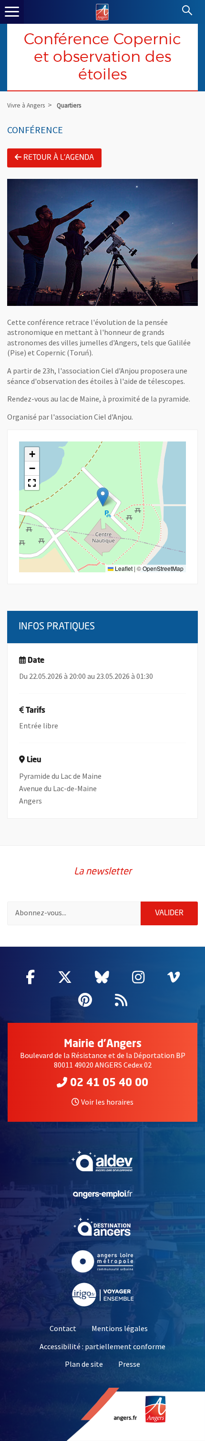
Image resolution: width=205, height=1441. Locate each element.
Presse (129, 1364)
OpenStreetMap (163, 568)
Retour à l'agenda (58, 158)
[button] (103, 497)
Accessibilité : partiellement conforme (102, 1346)
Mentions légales (120, 1328)
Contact (63, 1328)
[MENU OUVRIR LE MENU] (12, 12)
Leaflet (123, 568)
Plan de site (84, 1364)
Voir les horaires (107, 1102)
